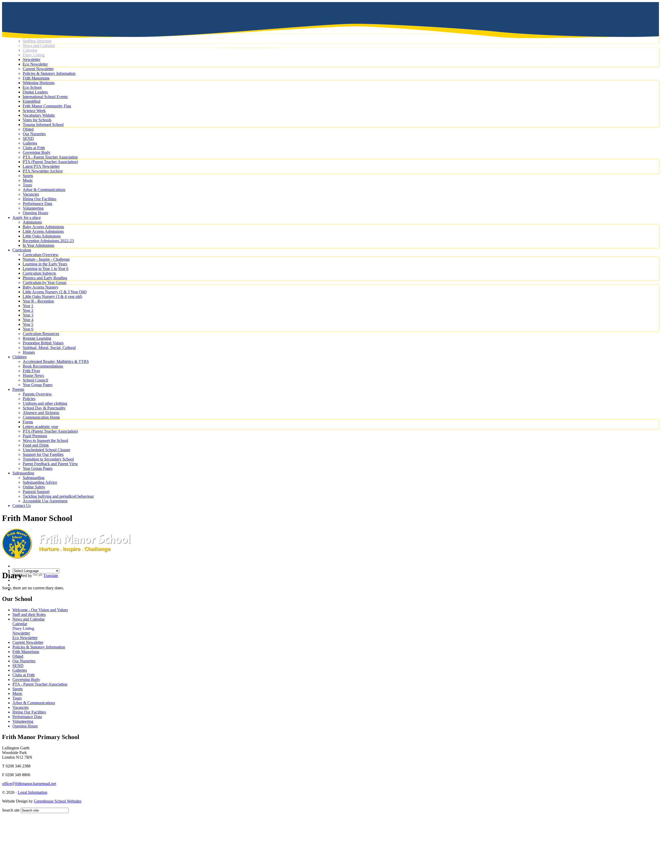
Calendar (19, 624)
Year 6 (28, 329)
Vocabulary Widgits (39, 115)
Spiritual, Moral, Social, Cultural (49, 347)
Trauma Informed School (43, 124)
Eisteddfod (31, 101)
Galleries (30, 143)
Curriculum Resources (41, 333)
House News (33, 375)
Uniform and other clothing (45, 403)
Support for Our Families (43, 454)
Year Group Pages (37, 385)
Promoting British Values (43, 343)
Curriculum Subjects (39, 273)
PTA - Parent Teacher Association (50, 157)
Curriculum (21, 250)
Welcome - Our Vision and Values (40, 610)
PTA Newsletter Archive (43, 171)
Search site (11, 810)
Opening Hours (35, 213)
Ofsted (28, 129)
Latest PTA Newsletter (41, 166)
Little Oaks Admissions (42, 236)
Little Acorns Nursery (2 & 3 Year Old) (54, 292)
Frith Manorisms (36, 78)
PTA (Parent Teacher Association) (50, 162)
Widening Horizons (38, 83)
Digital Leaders (35, 92)
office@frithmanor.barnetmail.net (29, 783)
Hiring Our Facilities (39, 199)
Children (19, 357)
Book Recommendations (43, 366)
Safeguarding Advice (40, 482)
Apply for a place (26, 217)
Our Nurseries (34, 134)
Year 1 (28, 306)
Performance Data (37, 203)
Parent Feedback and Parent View (50, 464)
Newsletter (21, 633)
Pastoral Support (36, 491)
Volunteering (33, 208)
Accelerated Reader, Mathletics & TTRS (56, 361)
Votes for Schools (37, 120)
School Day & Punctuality (44, 408)
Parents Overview (37, 394)
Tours (27, 185)
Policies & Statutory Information (49, 73)
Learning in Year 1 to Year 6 (45, 268)
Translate (50, 575)
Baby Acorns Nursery (40, 287)
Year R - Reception (38, 301)
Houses (29, 352)
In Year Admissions (38, 245)
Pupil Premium (35, 436)
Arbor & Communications (44, 189)
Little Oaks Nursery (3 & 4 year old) (52, 296)
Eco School (32, 87)
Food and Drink (36, 445)
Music (28, 180)
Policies (29, 398)
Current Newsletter (38, 69)
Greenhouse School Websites (57, 801)
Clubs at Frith (34, 148)
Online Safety (34, 487)
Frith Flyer (31, 371)
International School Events (45, 96)
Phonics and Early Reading (45, 278)
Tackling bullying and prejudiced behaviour (58, 496)
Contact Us (21, 505)
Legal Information (32, 792)
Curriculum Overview (41, 254)
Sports (28, 175)
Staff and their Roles (29, 614)
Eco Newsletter (35, 64)
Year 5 (28, 324)
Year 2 (28, 310)
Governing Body (36, 152)
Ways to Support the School (45, 440)
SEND (28, 138)
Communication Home (41, 417)
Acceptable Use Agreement (45, 501)
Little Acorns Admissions (43, 231)
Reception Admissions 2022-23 (48, 241)
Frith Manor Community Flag (47, 106)
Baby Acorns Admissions (43, 227)
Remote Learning (37, 338)
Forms (28, 422)
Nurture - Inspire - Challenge (46, 259)
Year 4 (28, 320)
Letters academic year (40, 426)
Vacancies (31, 194)
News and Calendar (28, 619)
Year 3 (28, 315)
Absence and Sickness (41, 412)
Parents (18, 389)
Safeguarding (23, 473)
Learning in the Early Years (45, 264)
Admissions (32, 222)
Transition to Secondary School (48, 459)
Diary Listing (23, 628)
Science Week (34, 110)
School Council (35, 380)
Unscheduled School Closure (46, 450)
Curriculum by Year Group (44, 282)
